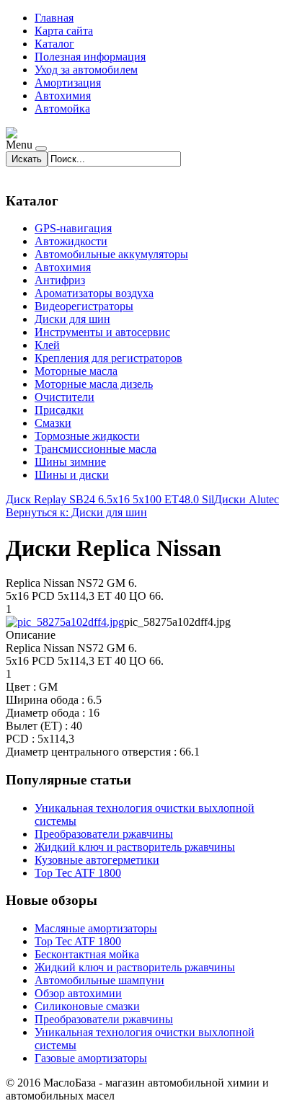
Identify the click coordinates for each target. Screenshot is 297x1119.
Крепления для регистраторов (108, 358)
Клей (47, 345)
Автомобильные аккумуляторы (111, 254)
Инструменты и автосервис (102, 332)
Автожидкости (71, 241)
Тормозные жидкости (87, 436)
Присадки (59, 410)
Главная (54, 18)
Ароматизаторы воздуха (94, 293)
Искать (27, 159)
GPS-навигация (73, 228)
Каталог (54, 43)
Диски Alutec (246, 499)
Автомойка (62, 108)
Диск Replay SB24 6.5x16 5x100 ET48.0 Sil (110, 499)
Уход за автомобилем (86, 69)
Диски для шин (72, 319)
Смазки (53, 423)
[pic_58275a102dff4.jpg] (65, 622)
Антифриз (60, 280)
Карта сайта (64, 31)
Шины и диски (72, 475)
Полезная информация (90, 56)
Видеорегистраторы (84, 306)
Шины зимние (70, 462)
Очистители (64, 397)
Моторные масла (76, 371)
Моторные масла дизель (94, 384)
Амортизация (68, 82)
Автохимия (63, 95)
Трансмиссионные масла (95, 449)
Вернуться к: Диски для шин (76, 512)
